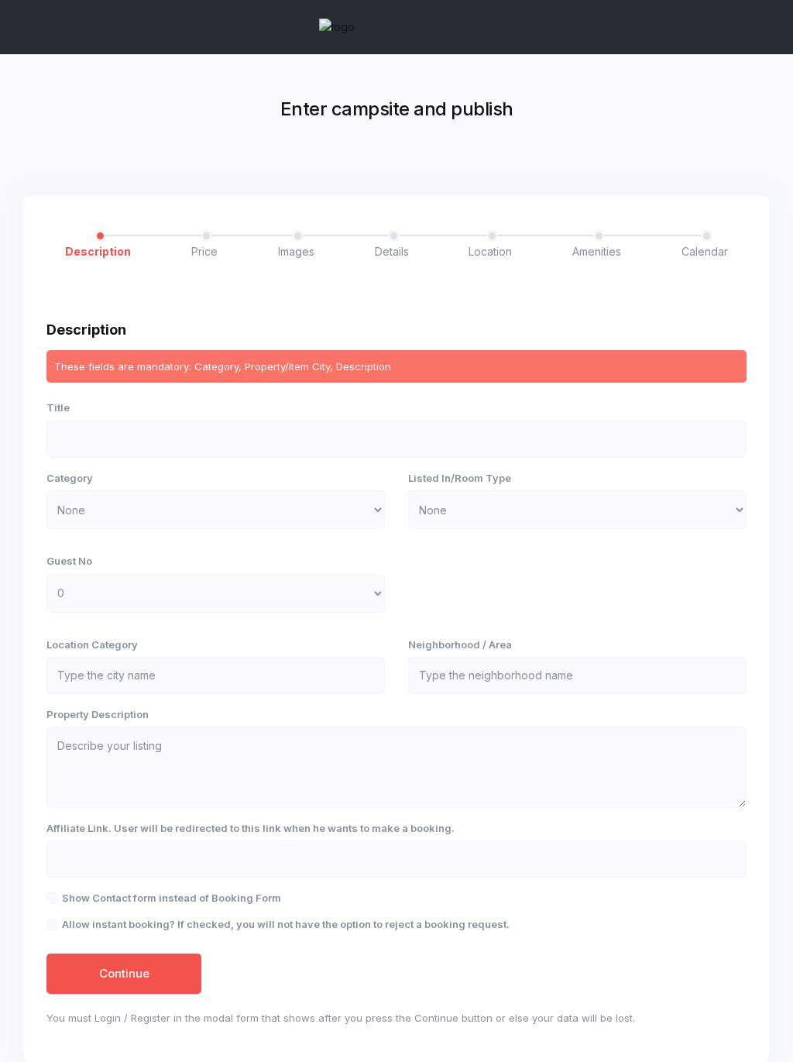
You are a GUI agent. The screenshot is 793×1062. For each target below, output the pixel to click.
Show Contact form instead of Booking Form (171, 898)
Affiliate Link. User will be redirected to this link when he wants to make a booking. (250, 828)
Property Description (97, 714)
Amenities (596, 251)
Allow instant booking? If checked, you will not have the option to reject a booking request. (286, 924)
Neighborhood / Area (460, 644)
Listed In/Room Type (459, 478)
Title (58, 407)
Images (296, 251)
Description (98, 251)
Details (392, 251)
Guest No (69, 561)
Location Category (92, 644)
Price (204, 251)
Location (490, 251)
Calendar (704, 251)
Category (69, 478)
